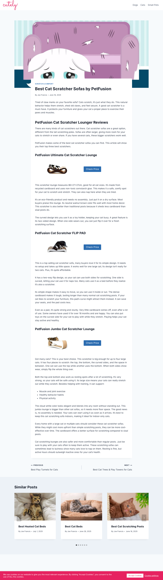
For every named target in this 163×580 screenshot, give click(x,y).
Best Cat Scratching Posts (127, 526)
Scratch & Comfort (44, 84)
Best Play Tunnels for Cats (44, 467)
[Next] (144, 517)
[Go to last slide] (19, 517)
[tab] (76, 545)
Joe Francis (25, 531)
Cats (142, 5)
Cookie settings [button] (152, 576)
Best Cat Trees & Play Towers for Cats (112, 467)
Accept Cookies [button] (135, 575)
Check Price (92, 169)
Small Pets (153, 5)
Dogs (135, 5)
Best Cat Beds (74, 526)
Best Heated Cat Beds (32, 526)
